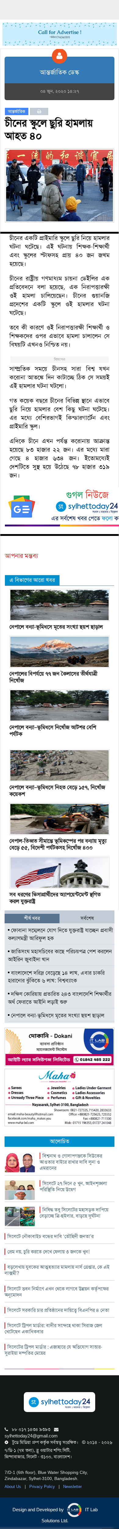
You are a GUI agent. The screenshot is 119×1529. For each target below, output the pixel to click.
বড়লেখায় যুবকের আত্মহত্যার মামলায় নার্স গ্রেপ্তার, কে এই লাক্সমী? (57, 1270)
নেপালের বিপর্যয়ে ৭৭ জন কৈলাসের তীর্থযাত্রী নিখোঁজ (53, 677)
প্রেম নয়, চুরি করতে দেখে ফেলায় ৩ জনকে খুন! (48, 1251)
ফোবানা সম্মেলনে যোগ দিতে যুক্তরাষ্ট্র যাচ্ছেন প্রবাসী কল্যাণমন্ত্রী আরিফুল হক (60, 934)
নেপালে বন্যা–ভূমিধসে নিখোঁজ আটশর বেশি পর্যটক (52, 731)
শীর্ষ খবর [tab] (32, 918)
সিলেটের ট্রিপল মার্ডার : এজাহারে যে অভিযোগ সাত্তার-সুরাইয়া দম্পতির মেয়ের (53, 1350)
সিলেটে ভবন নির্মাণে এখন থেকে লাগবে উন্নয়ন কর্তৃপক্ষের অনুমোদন (57, 1292)
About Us (13, 1486)
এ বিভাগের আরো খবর (32, 580)
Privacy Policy (42, 1486)
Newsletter (72, 1486)
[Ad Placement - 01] (59, 34)
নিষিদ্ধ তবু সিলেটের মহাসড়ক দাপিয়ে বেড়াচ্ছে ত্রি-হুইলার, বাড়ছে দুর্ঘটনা (74, 1213)
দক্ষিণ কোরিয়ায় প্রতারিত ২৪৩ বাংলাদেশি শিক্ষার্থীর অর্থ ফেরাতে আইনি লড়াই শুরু (59, 998)
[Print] (39, 111)
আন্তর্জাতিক (16, 111)
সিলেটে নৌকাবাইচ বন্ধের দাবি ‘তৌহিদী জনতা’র (50, 1236)
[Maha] (59, 1097)
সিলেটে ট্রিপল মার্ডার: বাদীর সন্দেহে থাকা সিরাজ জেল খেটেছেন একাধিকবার (53, 1328)
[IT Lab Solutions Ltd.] (59, 1047)
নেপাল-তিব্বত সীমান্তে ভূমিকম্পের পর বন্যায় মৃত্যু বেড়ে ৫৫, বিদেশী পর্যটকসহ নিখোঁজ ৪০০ (57, 844)
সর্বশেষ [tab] (87, 918)
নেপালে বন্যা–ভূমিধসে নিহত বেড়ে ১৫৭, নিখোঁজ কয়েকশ (57, 791)
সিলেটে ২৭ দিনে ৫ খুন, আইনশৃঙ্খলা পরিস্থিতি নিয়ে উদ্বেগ (73, 1186)
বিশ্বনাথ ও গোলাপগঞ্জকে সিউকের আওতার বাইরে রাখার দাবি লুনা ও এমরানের (71, 1162)
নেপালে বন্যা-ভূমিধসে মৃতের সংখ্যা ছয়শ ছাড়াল (56, 627)
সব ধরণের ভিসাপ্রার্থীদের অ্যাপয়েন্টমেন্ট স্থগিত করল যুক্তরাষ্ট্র (55, 898)
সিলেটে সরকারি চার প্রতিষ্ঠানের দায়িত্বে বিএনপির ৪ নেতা (58, 1310)
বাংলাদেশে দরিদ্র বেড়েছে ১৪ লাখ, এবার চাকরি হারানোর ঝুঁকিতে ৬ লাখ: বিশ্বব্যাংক (56, 977)
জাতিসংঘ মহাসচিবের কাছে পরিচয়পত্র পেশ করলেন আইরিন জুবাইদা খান (60, 955)
